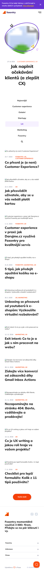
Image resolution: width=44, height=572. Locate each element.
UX (22, 124)
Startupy (22, 118)
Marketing (22, 130)
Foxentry (22, 135)
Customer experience (22, 106)
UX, (25, 157)
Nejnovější (22, 100)
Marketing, (28, 265)
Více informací (28, 6)
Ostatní (22, 112)
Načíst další (22, 497)
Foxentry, (19, 157)
